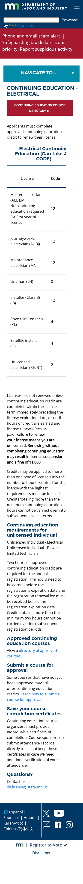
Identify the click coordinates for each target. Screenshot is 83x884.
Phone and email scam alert (31, 36)
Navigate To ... (39, 72)
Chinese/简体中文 (18, 828)
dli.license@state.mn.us (27, 787)
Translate (26, 25)
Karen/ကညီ (13, 823)
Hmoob (30, 817)
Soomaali (11, 817)
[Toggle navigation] (77, 6)
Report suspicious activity (46, 49)
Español (16, 812)
